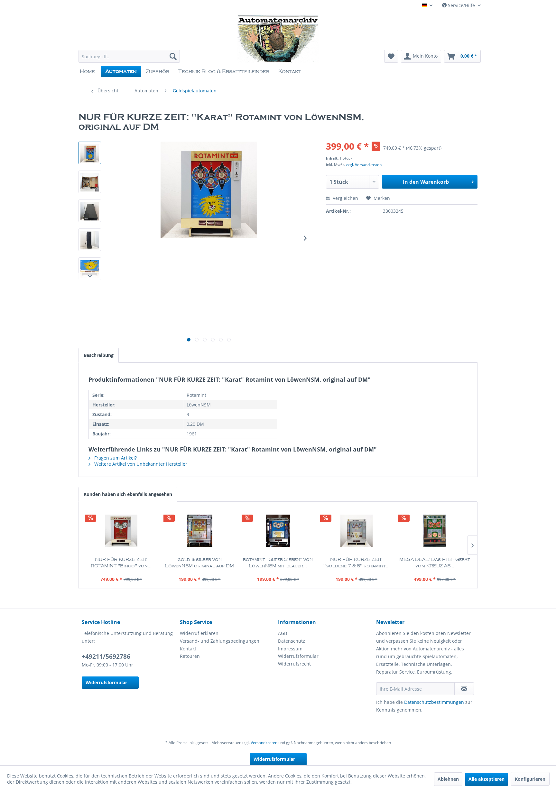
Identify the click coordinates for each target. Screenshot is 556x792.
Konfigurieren (530, 779)
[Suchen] (173, 56)
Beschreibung (99, 355)
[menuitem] (129, 56)
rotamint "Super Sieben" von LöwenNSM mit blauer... (278, 563)
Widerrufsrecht (294, 664)
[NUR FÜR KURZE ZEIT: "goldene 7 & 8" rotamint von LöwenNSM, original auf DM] (356, 530)
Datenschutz (291, 641)
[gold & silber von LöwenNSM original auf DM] (200, 530)
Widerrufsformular (106, 682)
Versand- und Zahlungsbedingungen (219, 641)
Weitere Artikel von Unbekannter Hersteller (140, 464)
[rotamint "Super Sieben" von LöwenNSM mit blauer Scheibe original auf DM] (278, 530)
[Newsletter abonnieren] (464, 688)
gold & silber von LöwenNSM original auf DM (199, 563)
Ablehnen (448, 779)
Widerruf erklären (199, 633)
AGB (282, 633)
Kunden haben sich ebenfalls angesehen (128, 494)
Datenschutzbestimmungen (434, 702)
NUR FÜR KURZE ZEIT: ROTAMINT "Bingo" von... (121, 563)
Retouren (190, 656)
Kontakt (188, 649)
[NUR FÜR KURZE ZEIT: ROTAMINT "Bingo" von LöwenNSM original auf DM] (121, 530)
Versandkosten (264, 742)
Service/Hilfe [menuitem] (461, 5)
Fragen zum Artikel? (115, 458)
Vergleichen (344, 198)
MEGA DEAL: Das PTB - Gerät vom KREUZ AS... (434, 563)
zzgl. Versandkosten (364, 164)
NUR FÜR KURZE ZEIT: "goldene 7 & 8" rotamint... (356, 563)
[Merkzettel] (391, 56)
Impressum (290, 649)
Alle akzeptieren (486, 779)
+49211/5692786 (106, 656)
